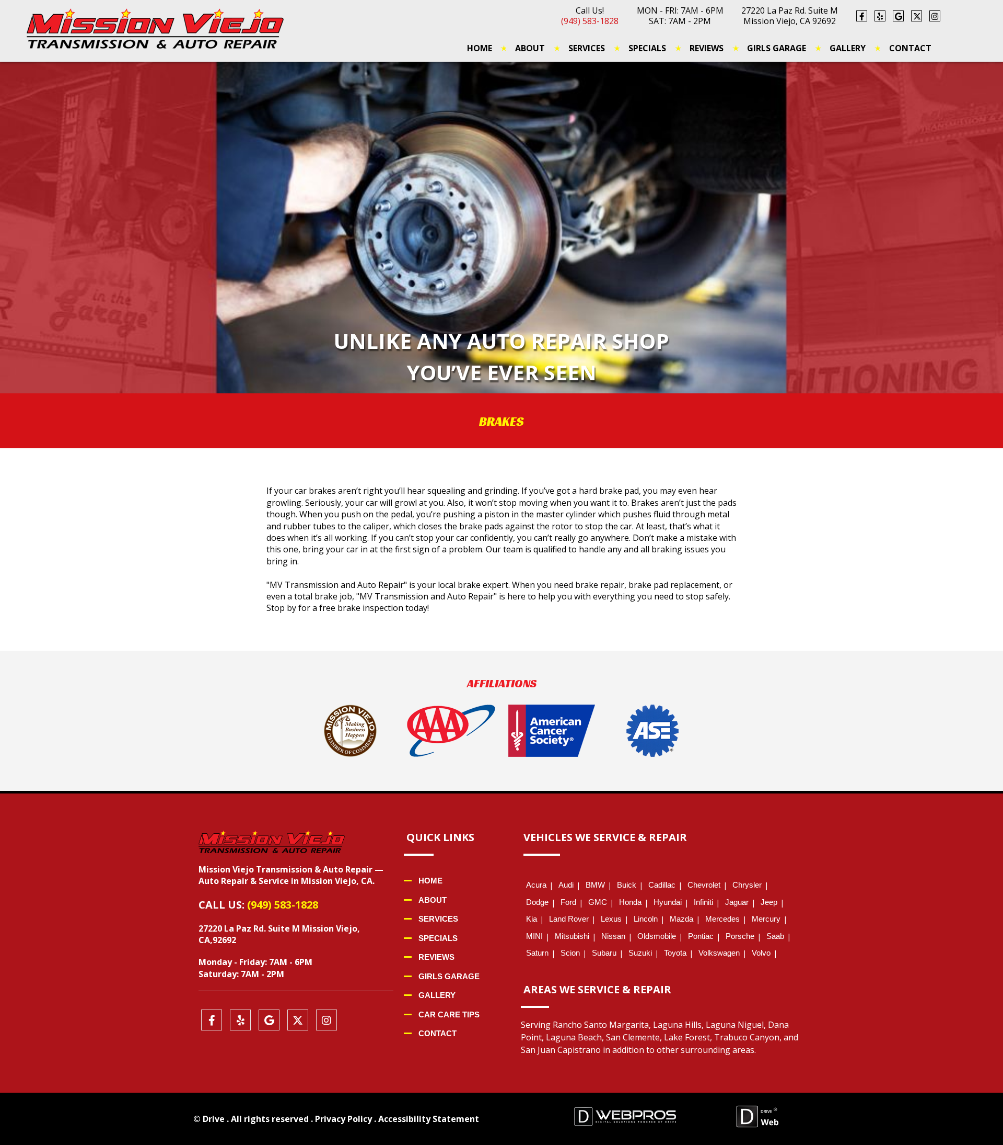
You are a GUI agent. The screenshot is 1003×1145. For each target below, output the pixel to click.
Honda (630, 902)
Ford (568, 902)
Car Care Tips (449, 1014)
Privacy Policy (343, 1119)
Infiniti (703, 902)
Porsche (740, 936)
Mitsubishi (572, 936)
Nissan (613, 936)
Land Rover (569, 918)
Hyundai (668, 902)
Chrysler (747, 884)
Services (586, 48)
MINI (534, 936)
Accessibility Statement (428, 1119)
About (530, 48)
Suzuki (640, 952)
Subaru (604, 952)
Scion (570, 952)
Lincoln (646, 918)
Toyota (675, 952)
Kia (531, 918)
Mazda (681, 918)
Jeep (769, 902)
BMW (595, 884)
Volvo (761, 952)
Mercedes (722, 918)
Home (479, 48)
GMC (597, 902)
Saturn (537, 952)
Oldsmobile (656, 936)
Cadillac (661, 884)
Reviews (707, 48)
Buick (626, 884)
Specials (647, 48)
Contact (910, 48)
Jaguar (737, 902)
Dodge (537, 902)
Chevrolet (703, 884)
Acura (536, 884)
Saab (775, 936)
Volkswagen (719, 952)
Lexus (611, 918)
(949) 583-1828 (590, 21)
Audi (566, 884)
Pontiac (701, 936)
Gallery (848, 48)
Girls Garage (776, 48)
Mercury (766, 918)
